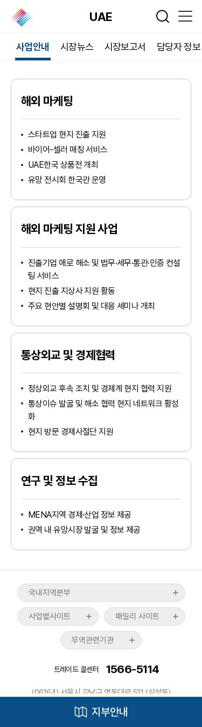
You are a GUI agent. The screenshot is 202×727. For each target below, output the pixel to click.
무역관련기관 (93, 640)
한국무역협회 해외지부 (22, 17)
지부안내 (110, 711)
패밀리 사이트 (137, 616)
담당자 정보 (179, 46)
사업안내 (33, 46)
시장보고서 (125, 46)
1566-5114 (132, 669)
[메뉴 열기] (184, 16)
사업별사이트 (50, 616)
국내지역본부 (50, 593)
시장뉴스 (77, 46)
